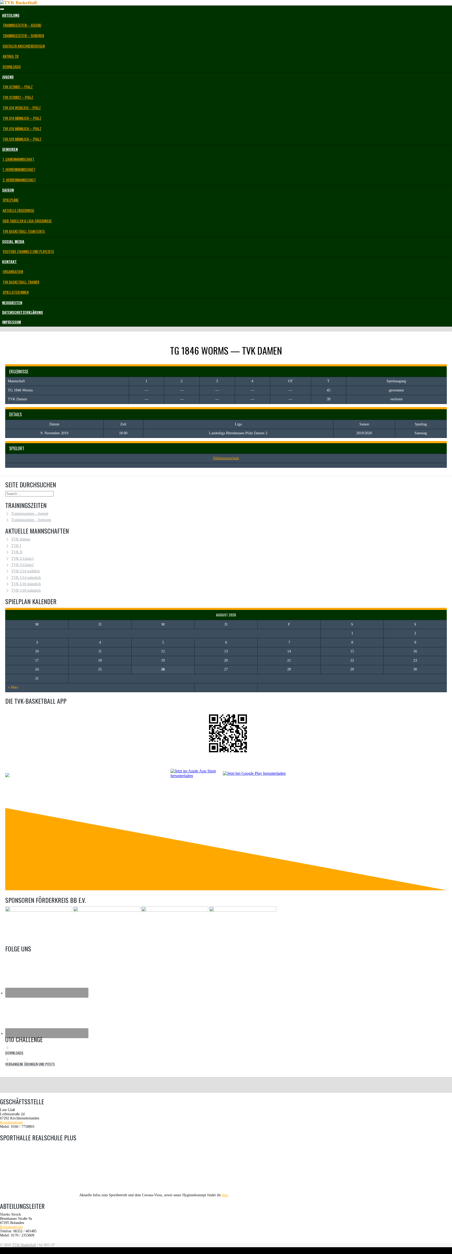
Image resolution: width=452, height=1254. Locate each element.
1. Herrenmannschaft (19, 169)
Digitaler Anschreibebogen (24, 46)
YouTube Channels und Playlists (28, 251)
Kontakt (9, 261)
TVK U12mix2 (22, 565)
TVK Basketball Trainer (21, 282)
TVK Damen (20, 539)
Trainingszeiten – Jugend (22, 25)
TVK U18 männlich (26, 590)
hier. (225, 1195)
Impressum (11, 322)
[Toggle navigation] (2, 9)
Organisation (13, 271)
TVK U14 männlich (26, 578)
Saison (8, 190)
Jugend (8, 76)
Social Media (13, 241)
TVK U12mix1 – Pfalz (18, 86)
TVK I (16, 546)
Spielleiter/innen (16, 292)
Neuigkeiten (12, 302)
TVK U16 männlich (26, 584)
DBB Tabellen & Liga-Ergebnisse (27, 220)
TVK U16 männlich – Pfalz (22, 128)
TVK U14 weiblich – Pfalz (22, 107)
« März (13, 687)
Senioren (10, 149)
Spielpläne (11, 200)
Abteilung (10, 15)
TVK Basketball (24, 1245)
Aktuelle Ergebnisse (18, 210)
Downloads (12, 66)
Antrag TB (11, 56)
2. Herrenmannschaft (19, 179)
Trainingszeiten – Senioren (23, 35)
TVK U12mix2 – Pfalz (18, 97)
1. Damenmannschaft (18, 159)
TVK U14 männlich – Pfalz (22, 118)
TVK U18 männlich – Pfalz (22, 139)
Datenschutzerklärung (22, 312)
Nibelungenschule (226, 458)
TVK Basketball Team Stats (24, 231)
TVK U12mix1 (22, 558)
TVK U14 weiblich (25, 571)
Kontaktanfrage (11, 1122)
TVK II (16, 552)
